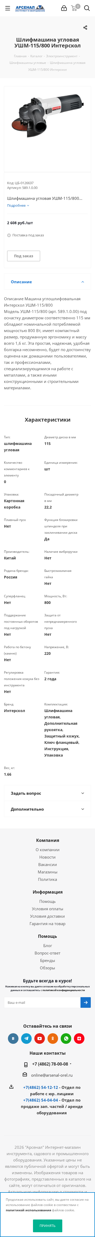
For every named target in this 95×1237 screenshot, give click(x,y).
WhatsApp (66, 1038)
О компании (48, 849)
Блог (47, 945)
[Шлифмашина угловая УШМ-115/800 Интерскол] (47, 125)
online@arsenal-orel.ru (52, 1075)
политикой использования (28, 1210)
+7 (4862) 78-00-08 (50, 1064)
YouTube (39, 1038)
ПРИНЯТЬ (47, 1225)
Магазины (48, 871)
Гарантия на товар (47, 923)
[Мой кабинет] (64, 8)
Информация (48, 892)
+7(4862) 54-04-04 (40, 1100)
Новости (47, 857)
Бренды (47, 960)
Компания (47, 840)
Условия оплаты (47, 908)
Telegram (26, 1038)
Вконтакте (13, 1038)
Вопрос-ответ (47, 953)
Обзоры (47, 967)
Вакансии (47, 864)
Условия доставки (47, 916)
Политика (47, 879)
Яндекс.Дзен (79, 1038)
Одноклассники (53, 1038)
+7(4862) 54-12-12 (40, 1087)
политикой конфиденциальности (63, 990)
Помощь (47, 901)
